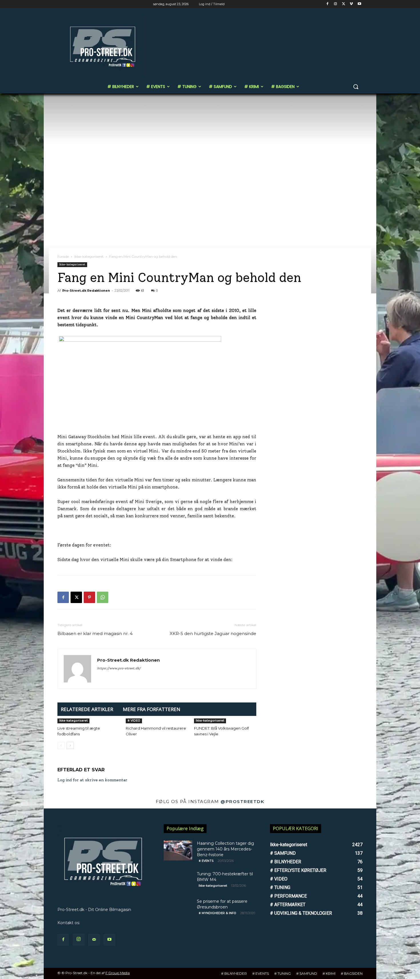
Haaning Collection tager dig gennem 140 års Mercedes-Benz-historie (225, 849)
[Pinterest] (89, 597)
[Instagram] (335, 4)
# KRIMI (329, 973)
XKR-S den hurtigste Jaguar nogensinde (213, 633)
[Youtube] (359, 4)
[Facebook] (327, 4)
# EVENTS (206, 861)
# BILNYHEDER (234, 973)
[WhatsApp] (102, 597)
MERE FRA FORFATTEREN (151, 709)
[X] (343, 4)
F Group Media (117, 973)
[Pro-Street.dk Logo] (103, 46)
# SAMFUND (306, 973)
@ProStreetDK (242, 801)
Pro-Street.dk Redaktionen (86, 291)
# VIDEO (133, 720)
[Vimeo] (351, 4)
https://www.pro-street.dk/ (119, 668)
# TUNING (282, 973)
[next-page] (70, 745)
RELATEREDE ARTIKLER (87, 709)
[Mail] (94, 940)
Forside (63, 256)
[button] (356, 86)
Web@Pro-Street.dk (101, 922)
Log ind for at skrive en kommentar (92, 780)
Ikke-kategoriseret (89, 256)
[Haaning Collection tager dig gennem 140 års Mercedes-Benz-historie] (178, 850)
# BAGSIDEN (352, 973)
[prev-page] (61, 745)
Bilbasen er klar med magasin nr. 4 (95, 633)
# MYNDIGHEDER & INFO (217, 913)
